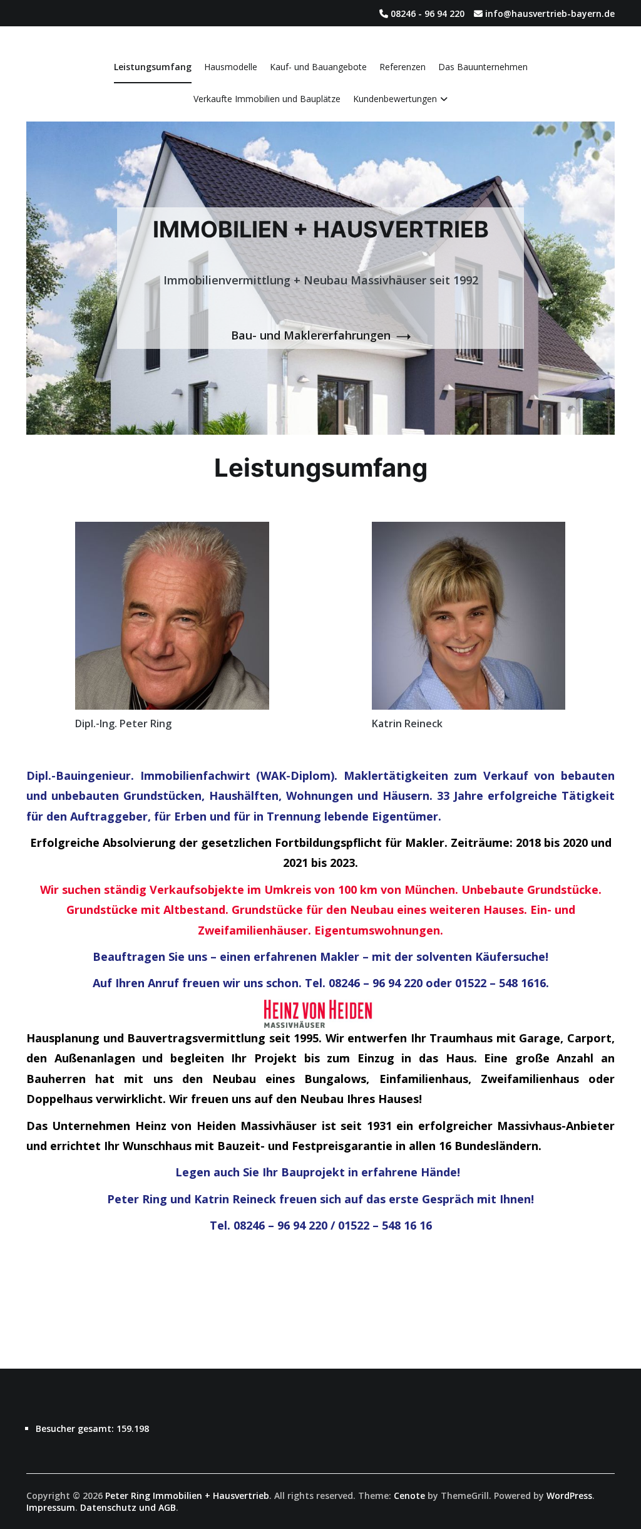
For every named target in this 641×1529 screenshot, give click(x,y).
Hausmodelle (230, 67)
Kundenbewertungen (395, 99)
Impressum (50, 1507)
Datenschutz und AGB (128, 1507)
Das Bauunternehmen (483, 67)
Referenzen (402, 67)
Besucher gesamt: (76, 1428)
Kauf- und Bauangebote (318, 67)
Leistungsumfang (153, 67)
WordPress (569, 1495)
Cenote (409, 1495)
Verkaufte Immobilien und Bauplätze (267, 99)
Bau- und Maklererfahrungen (311, 335)
